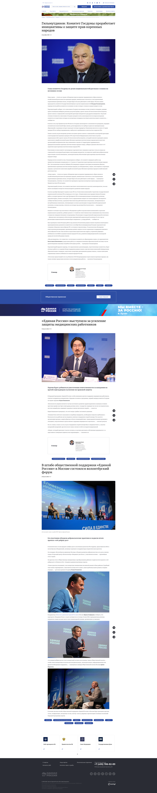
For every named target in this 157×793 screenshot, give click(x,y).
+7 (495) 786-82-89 (104, 764)
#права (99, 285)
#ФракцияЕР (49, 285)
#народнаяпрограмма (83, 458)
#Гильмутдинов (60, 285)
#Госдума (70, 285)
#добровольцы (98, 720)
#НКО (109, 720)
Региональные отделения (78, 11)
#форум (77, 720)
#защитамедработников (98, 458)
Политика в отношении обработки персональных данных (55, 787)
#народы (91, 285)
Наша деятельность (63, 11)
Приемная (90, 11)
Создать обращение (103, 296)
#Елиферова (79, 723)
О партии (44, 11)
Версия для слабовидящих (109, 2)
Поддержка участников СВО (78, 14)
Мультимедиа (99, 11)
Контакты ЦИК (47, 765)
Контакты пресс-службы (67, 765)
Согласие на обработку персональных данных (52, 788)
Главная (43, 17)
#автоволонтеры (87, 720)
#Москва (48, 720)
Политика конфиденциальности (49, 786)
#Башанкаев (71, 458)
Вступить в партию (110, 11)
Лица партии (53, 11)
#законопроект (80, 285)
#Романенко (69, 723)
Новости (57, 17)
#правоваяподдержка (58, 458)
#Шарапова (89, 723)
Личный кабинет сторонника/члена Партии (104, 6)
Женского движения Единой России (66, 615)
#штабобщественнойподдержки (62, 720)
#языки (108, 285)
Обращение (84, 6)
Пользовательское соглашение (49, 784)
